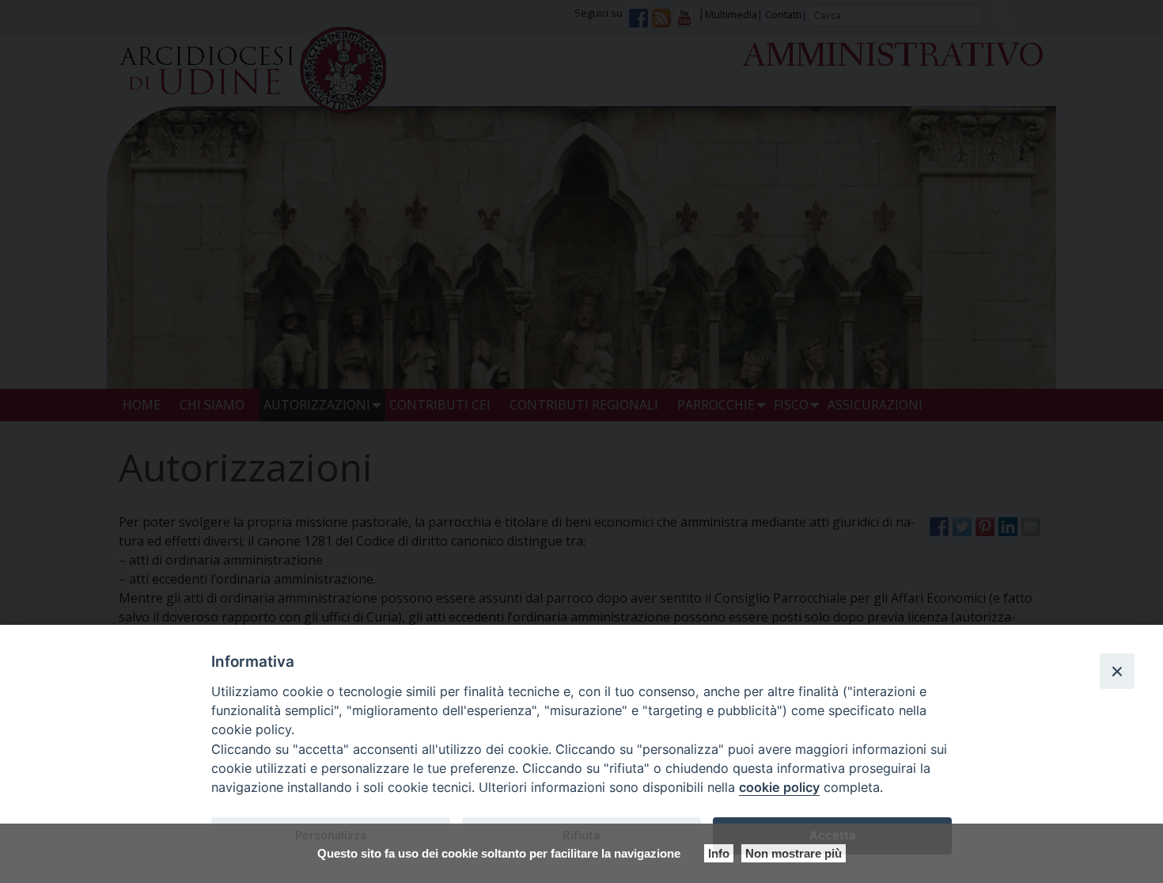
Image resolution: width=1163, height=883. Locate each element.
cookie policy (779, 787)
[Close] (1117, 670)
